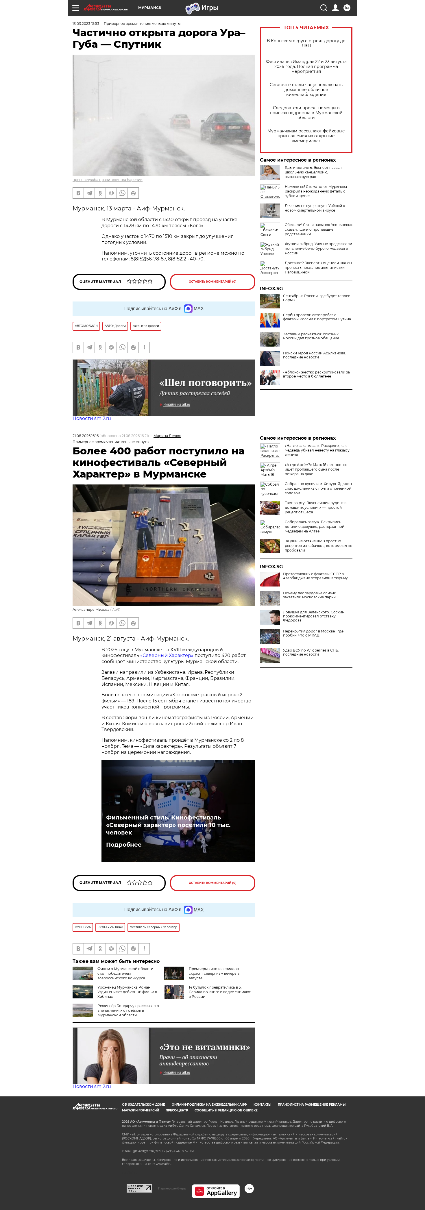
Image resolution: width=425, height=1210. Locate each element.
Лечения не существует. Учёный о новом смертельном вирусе (315, 207)
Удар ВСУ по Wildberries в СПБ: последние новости (311, 652)
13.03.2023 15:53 (86, 23)
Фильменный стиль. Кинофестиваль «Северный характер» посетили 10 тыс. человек (168, 825)
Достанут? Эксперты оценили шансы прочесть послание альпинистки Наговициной (318, 267)
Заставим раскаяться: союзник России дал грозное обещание (311, 336)
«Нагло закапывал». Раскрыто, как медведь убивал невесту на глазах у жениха (317, 450)
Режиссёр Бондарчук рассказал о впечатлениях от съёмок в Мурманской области (128, 1010)
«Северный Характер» (167, 655)
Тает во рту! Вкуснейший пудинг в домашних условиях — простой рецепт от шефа (315, 507)
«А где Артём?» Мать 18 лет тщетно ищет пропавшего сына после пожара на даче (316, 469)
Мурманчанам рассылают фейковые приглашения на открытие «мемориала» (306, 136)
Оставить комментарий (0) (212, 282)
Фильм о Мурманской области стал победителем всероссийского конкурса (125, 973)
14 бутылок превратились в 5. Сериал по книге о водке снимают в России (220, 992)
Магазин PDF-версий (140, 1110)
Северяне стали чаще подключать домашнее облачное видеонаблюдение (306, 89)
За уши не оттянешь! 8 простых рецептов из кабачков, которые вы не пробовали (318, 545)
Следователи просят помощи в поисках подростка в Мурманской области (306, 113)
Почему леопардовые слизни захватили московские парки (309, 595)
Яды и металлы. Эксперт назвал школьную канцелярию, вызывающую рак (313, 172)
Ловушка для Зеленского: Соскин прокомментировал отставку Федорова (313, 616)
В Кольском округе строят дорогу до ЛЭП (306, 43)
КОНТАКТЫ (262, 1105)
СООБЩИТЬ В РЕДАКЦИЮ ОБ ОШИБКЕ (226, 1110)
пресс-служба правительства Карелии (108, 179)
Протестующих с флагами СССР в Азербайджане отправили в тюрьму (315, 576)
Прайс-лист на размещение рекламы (311, 1105)
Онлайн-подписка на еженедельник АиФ (209, 1105)
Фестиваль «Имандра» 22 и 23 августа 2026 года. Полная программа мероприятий (306, 66)
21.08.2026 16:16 (86, 436)
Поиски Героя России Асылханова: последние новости (314, 355)
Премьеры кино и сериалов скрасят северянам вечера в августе (214, 973)
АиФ (116, 609)
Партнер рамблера (172, 1188)
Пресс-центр (177, 1110)
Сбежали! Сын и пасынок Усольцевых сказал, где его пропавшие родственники (318, 229)
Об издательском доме (143, 1105)
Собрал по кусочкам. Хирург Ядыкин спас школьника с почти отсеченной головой (318, 488)
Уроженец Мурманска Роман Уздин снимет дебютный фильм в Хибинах (127, 992)
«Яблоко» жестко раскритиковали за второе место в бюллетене (316, 374)
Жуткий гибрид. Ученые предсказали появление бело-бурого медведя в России (318, 248)
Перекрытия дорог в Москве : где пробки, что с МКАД (313, 633)
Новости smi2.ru (92, 418)
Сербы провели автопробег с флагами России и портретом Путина (317, 317)
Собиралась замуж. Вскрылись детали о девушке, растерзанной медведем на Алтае (314, 526)
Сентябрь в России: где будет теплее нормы (316, 298)
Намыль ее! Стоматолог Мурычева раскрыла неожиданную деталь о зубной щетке (316, 191)
